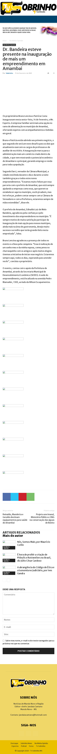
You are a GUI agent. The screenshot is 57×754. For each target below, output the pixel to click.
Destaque (14, 743)
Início (5, 41)
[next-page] (8, 580)
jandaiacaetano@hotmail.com (33, 715)
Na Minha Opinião (16, 41)
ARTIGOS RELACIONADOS (21, 532)
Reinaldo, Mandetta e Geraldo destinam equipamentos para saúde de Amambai (15, 518)
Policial (24, 746)
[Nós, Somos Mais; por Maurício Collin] (9, 545)
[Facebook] (7, 497)
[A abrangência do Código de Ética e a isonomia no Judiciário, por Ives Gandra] (9, 570)
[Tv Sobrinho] (28, 8)
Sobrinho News (26, 743)
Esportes (15, 746)
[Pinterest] (23, 497)
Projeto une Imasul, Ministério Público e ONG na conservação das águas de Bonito (42, 518)
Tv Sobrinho (40, 746)
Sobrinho (9, 73)
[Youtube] (35, 733)
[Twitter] (15, 497)
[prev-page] (4, 580)
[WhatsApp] (30, 497)
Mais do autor (13, 535)
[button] (4, 19)
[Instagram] (28, 733)
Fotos (31, 746)
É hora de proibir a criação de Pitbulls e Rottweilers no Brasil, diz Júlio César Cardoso (34, 557)
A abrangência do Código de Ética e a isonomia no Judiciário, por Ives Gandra (35, 570)
